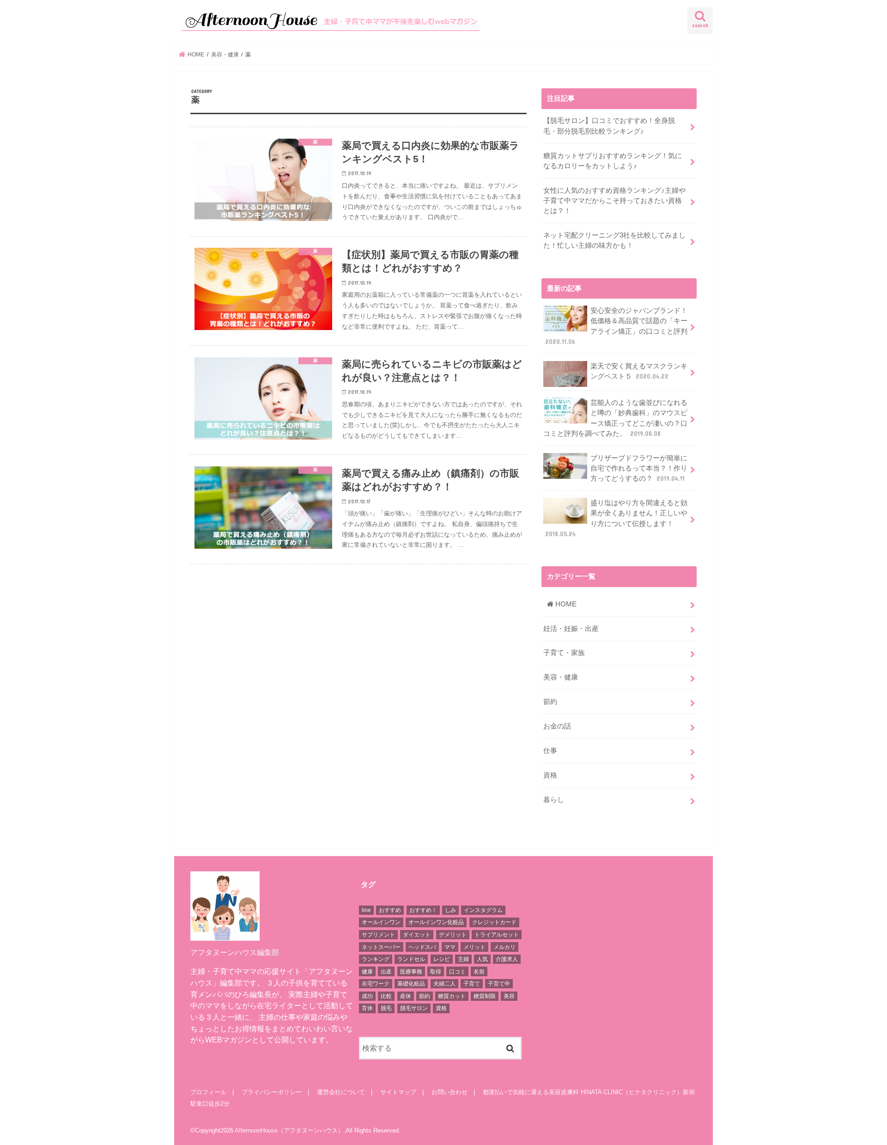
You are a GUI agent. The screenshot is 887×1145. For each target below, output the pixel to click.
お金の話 (557, 726)
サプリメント (378, 934)
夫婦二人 (444, 983)
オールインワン (381, 922)
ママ (450, 947)
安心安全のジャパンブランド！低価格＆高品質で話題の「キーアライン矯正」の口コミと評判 (616, 326)
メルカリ (504, 947)
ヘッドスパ (422, 947)
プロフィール (208, 1092)
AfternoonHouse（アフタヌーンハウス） (289, 1130)
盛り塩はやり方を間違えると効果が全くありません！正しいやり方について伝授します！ (616, 518)
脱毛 (386, 1008)
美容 (509, 996)
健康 (367, 971)
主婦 (463, 959)
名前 (479, 971)
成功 (367, 996)
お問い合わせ (449, 1092)
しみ (450, 910)
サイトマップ (398, 1092)
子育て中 (499, 983)
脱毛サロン (414, 1008)
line (366, 910)
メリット (474, 947)
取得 (435, 971)
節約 (550, 701)
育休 (367, 1008)
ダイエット (417, 934)
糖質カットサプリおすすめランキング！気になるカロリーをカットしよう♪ (612, 161)
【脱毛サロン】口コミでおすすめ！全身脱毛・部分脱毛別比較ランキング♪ (609, 126)
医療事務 (411, 971)
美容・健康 (560, 677)
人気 (482, 959)
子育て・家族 (564, 652)
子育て (471, 983)
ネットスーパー (381, 947)
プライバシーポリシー (272, 1092)
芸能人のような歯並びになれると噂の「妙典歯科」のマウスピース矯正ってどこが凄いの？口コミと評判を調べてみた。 (615, 418)
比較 (386, 996)
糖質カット (452, 996)
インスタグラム (483, 910)
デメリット (453, 934)
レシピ (441, 959)
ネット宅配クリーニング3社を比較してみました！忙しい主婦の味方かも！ (614, 240)
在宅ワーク (375, 983)
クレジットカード (494, 922)
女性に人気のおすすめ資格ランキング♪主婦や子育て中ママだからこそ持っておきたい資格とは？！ (614, 200)
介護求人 (507, 959)
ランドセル (411, 959)
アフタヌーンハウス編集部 (234, 952)
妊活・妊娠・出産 (571, 628)
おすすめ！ (423, 910)
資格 (550, 775)
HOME (565, 604)
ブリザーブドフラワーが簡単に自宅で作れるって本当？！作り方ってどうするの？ (638, 468)
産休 (405, 996)
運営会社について (341, 1092)
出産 (386, 971)
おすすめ (390, 910)
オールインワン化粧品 (436, 922)
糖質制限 (485, 996)
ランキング (375, 959)
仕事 (550, 750)
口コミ (457, 971)
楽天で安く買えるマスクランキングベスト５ (638, 371)
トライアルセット (496, 934)
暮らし (553, 799)
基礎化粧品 (411, 983)
